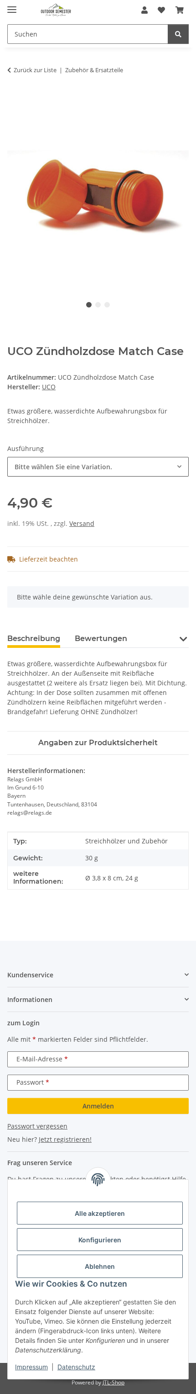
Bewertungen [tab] (101, 638)
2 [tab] (98, 304)
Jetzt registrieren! (65, 1139)
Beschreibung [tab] (33, 638)
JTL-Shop (113, 1382)
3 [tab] (107, 304)
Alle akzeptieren (100, 1213)
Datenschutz (76, 1367)
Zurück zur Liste (35, 70)
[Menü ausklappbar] (11, 5)
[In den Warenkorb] (14, 99)
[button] (144, 10)
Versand (81, 523)
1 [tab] (89, 304)
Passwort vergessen (37, 1126)
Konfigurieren (99, 1240)
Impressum (31, 1367)
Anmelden (98, 1106)
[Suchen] (178, 34)
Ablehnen (100, 1266)
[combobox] (98, 467)
